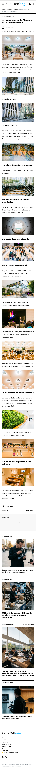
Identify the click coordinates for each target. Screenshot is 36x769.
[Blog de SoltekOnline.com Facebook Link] (3, 757)
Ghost (3, 766)
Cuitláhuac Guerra (8, 536)
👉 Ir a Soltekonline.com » (10, 752)
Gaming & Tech (6, 746)
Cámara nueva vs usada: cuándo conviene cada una (17, 717)
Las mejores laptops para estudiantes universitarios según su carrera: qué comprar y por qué (18, 673)
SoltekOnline (10, 28)
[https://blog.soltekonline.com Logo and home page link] (16, 4)
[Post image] (18, 553)
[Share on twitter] (27, 31)
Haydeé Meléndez (8, 624)
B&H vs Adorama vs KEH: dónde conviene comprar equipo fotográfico (17, 615)
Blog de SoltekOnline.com (13, 766)
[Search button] (33, 4)
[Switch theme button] (30, 4)
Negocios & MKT (6, 744)
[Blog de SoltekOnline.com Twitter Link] (5, 757)
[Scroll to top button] (32, 758)
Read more (29, 510)
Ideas (3, 748)
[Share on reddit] (30, 31)
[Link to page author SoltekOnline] (3, 506)
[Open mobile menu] (3, 4)
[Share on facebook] (23, 31)
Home (3, 9)
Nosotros (4, 738)
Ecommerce (5, 742)
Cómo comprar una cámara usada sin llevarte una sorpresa (17, 571)
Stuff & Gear (5, 740)
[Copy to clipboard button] (33, 31)
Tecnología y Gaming (11, 9)
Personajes (5, 750)
